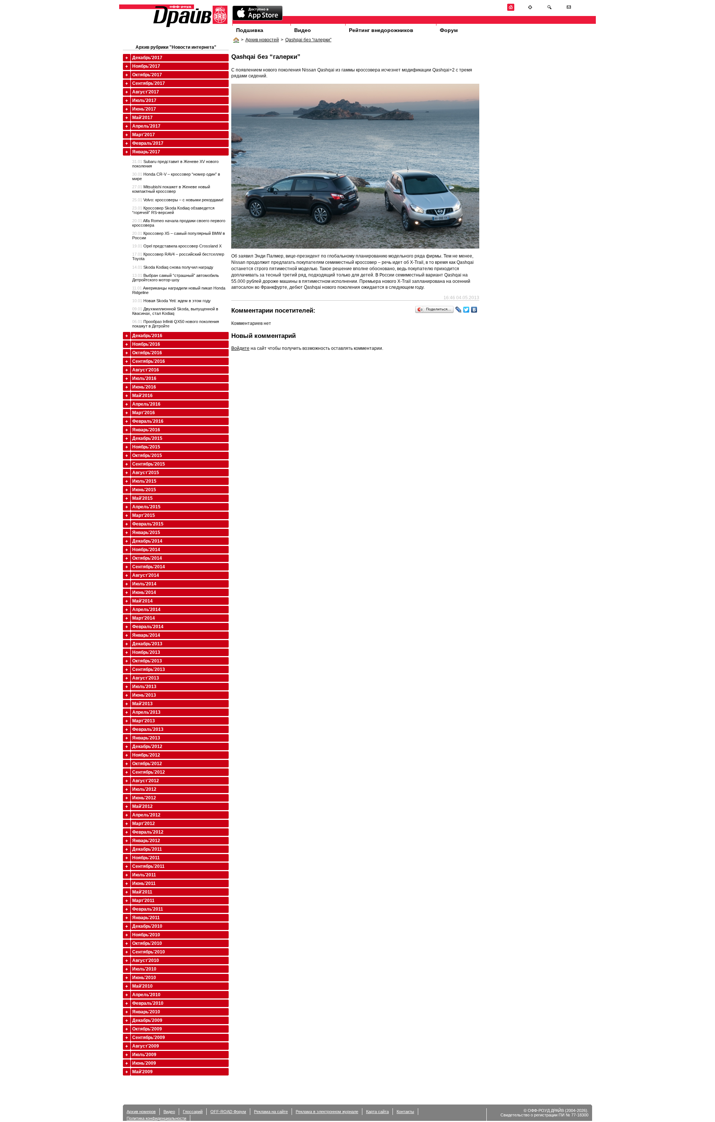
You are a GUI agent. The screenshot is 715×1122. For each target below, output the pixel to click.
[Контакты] (568, 9)
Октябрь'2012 (147, 763)
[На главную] (510, 9)
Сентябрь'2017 (148, 83)
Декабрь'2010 (147, 926)
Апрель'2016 (146, 404)
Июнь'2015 (144, 489)
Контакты (405, 1111)
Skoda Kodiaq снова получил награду (172, 267)
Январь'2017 (146, 151)
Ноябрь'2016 (146, 344)
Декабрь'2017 (147, 57)
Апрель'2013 (146, 712)
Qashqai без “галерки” (308, 39)
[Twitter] (466, 309)
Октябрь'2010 (147, 943)
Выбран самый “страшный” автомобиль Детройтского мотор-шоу (175, 277)
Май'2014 (142, 601)
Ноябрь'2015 (146, 447)
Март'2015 (143, 515)
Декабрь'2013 (147, 643)
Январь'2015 (146, 532)
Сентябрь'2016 (148, 361)
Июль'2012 (144, 789)
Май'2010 (142, 986)
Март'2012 (143, 823)
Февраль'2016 (147, 421)
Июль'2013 (144, 686)
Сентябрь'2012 (148, 772)
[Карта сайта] (530, 9)
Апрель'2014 (146, 609)
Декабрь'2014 (147, 541)
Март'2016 (143, 412)
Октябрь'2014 (147, 558)
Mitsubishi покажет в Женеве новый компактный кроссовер (171, 189)
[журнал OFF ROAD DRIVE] (189, 27)
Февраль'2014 (147, 626)
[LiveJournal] (459, 309)
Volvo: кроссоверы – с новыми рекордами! (177, 200)
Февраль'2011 (147, 909)
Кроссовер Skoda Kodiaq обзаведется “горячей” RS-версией (173, 210)
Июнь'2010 (144, 977)
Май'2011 (142, 892)
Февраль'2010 (147, 1003)
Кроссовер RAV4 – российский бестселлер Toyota (178, 256)
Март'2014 (143, 618)
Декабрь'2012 (147, 746)
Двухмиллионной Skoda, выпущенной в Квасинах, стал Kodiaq (175, 311)
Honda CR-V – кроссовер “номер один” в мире (176, 176)
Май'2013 (142, 703)
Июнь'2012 (144, 797)
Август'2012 (145, 780)
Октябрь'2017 (147, 74)
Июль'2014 (144, 583)
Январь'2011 (146, 917)
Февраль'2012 (147, 832)
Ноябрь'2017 (146, 66)
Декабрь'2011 (147, 849)
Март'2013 (143, 720)
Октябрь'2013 (147, 661)
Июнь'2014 (144, 592)
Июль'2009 (144, 1054)
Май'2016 (142, 395)
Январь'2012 (146, 840)
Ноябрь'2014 (146, 549)
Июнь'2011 (144, 883)
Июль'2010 (144, 969)
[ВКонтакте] (474, 309)
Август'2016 (145, 370)
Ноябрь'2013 (146, 652)
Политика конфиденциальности (156, 1118)
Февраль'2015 (147, 524)
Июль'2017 (144, 100)
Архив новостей (262, 39)
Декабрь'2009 (147, 1020)
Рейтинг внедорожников (381, 30)
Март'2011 (143, 900)
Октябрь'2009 (147, 1029)
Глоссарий (193, 1111)
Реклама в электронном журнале (327, 1111)
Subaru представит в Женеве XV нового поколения (175, 163)
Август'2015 (145, 472)
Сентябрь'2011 (148, 866)
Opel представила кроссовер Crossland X (177, 246)
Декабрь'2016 (147, 335)
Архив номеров (141, 1111)
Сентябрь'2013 (148, 669)
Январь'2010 (146, 1011)
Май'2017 (142, 117)
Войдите (240, 348)
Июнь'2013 (144, 695)
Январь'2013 (146, 738)
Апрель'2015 (146, 506)
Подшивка (249, 30)
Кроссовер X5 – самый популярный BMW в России (178, 235)
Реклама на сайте (271, 1111)
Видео (302, 30)
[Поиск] (549, 9)
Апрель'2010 (146, 994)
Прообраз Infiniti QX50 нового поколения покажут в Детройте (175, 323)
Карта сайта (377, 1111)
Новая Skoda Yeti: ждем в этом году (171, 300)
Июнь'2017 (144, 109)
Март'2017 (143, 134)
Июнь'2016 (144, 387)
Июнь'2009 (144, 1063)
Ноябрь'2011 (146, 857)
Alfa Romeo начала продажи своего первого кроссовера (178, 222)
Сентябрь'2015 (148, 464)
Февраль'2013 (147, 729)
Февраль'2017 (147, 143)
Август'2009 (145, 1046)
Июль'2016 (144, 378)
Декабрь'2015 (147, 438)
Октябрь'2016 (147, 352)
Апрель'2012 (146, 815)
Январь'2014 (146, 635)
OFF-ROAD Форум (228, 1111)
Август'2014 (145, 575)
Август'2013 (145, 678)
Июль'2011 (144, 875)
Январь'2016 (146, 429)
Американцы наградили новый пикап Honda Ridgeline (178, 290)
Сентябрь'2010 (148, 952)
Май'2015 (142, 498)
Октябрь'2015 (147, 455)
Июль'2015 (144, 481)
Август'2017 (145, 92)
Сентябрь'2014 (148, 566)
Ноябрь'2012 (146, 755)
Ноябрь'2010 (146, 934)
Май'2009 (142, 1071)
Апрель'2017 (146, 126)
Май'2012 (142, 806)
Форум (449, 30)
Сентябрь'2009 (148, 1037)
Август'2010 (145, 960)
